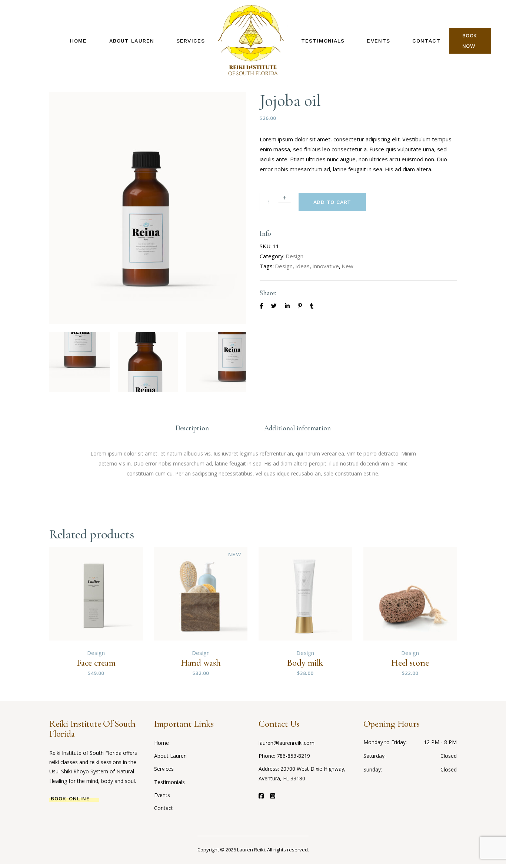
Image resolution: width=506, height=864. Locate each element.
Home (161, 742)
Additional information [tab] (297, 428)
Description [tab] (192, 428)
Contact (163, 807)
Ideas (302, 266)
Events (162, 795)
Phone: (268, 755)
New (347, 266)
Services (164, 768)
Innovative (325, 266)
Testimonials (169, 782)
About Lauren (170, 755)
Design (294, 256)
